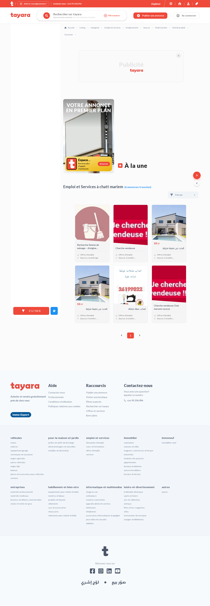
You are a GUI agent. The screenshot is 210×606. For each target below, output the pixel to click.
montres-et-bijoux (56, 496)
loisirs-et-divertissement (139, 487)
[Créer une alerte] (54, 311)
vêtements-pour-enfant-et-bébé (62, 515)
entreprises (17, 487)
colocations (129, 442)
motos (13, 442)
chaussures (53, 511)
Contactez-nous (56, 392)
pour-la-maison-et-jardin (63, 437)
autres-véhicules (17, 462)
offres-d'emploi (93, 450)
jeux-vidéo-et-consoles (96, 519)
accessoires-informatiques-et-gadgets (103, 515)
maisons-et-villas (131, 446)
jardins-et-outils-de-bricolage (61, 442)
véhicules (16, 437)
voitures (14, 446)
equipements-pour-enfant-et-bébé (63, 492)
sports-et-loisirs (131, 496)
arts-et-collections (132, 500)
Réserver (104, 164)
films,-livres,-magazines (134, 507)
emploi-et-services (97, 437)
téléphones (91, 511)
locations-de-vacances (134, 458)
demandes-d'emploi (95, 442)
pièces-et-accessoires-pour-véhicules (27, 474)
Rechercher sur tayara (97, 406)
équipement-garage (19, 450)
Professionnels (56, 397)
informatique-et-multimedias (104, 487)
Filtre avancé (114, 15)
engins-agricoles (17, 458)
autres (166, 487)
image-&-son (92, 492)
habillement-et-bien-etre (63, 487)
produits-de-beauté (56, 500)
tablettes (90, 523)
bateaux (13, 470)
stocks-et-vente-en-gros (21, 503)
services (90, 454)
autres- (165, 492)
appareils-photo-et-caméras (98, 503)
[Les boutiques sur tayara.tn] (170, 3)
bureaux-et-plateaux (133, 466)
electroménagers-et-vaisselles (61, 446)
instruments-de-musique (135, 515)
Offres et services (95, 410)
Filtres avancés (93, 401)
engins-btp (15, 466)
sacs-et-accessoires (57, 507)
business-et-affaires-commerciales (26, 500)
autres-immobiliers (132, 470)
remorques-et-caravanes (21, 454)
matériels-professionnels (21, 492)
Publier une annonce (96, 392)
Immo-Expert (20, 414)
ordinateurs (91, 496)
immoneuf (168, 437)
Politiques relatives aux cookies (64, 406)
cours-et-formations (95, 446)
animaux (127, 503)
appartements (130, 462)
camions (14, 478)
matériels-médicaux (19, 496)
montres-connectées (95, 500)
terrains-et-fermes (132, 474)
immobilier (130, 437)
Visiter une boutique (96, 397)
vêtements (53, 503)
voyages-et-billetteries (134, 519)
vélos (126, 511)
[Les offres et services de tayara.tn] (196, 3)
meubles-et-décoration (58, 450)
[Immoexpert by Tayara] (180, 4)
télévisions (91, 507)
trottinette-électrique (133, 492)
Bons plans (91, 415)
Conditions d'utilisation (60, 401)
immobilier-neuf (169, 442)
